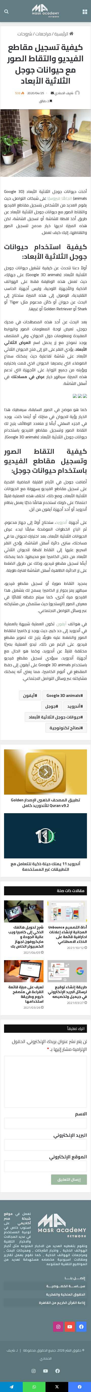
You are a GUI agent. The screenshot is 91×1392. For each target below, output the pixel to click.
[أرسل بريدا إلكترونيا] (52, 93)
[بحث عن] (6, 13)
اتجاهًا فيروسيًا (59, 198)
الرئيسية (61, 34)
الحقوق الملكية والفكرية (65, 1294)
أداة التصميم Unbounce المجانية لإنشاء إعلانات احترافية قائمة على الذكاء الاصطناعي (67, 934)
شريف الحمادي (64, 93)
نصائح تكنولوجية (65, 728)
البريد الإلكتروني (70, 1135)
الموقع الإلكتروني (68, 1157)
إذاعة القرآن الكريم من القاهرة (62, 1303)
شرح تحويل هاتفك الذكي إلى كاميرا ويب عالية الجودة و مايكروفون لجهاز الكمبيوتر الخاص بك (25, 937)
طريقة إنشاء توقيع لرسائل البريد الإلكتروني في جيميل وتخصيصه (67, 992)
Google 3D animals (63, 695)
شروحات (24, 34)
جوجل (50, 706)
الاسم (81, 1114)
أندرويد (61, 522)
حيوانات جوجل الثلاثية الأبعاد (54, 717)
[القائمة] (84, 13)
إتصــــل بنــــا (75, 1278)
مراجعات (43, 34)
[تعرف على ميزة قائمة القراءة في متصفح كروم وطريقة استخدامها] (23, 971)
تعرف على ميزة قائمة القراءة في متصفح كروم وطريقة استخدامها (25, 994)
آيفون (61, 624)
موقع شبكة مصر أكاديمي (17, 1218)
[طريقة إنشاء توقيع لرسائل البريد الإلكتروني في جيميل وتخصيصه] (67, 971)
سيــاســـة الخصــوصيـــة (65, 1286)
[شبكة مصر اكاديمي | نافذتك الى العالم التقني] (45, 11)
